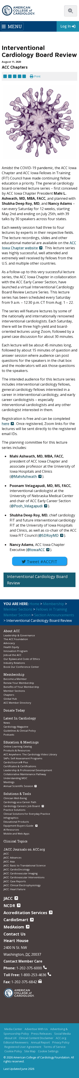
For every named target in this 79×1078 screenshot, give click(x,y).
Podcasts (9, 734)
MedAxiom (14, 927)
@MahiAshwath (24, 476)
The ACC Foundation (16, 639)
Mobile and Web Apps (16, 833)
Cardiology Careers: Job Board (22, 806)
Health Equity (11, 647)
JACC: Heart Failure (14, 889)
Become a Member (15, 679)
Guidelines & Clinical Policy (20, 730)
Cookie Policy (13, 1051)
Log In (65, 26)
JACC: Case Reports (15, 881)
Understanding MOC (15, 778)
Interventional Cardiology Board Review (37, 580)
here (5, 423)
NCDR (9, 905)
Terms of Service (55, 1047)
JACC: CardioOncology (17, 869)
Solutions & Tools (17, 794)
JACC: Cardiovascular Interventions (24, 877)
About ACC (12, 631)
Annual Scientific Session (18, 786)
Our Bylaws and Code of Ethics (22, 659)
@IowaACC (36, 549)
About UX (10, 1038)
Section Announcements (54, 615)
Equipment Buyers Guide (19, 825)
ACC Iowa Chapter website (39, 245)
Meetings (9, 782)
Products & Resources (17, 750)
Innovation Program (16, 651)
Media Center (13, 1029)
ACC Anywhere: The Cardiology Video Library (30, 754)
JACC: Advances (12, 857)
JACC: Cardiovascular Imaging (21, 873)
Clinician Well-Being (15, 798)
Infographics (11, 817)
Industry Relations (14, 662)
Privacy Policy (60, 1042)
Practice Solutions (14, 809)
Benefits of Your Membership (21, 686)
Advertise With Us (36, 1029)
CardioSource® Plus (16, 762)
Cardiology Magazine (16, 726)
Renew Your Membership (19, 683)
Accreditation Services (25, 912)
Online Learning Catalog (18, 746)
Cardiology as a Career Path (20, 802)
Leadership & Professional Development (28, 770)
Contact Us (14, 934)
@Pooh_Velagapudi (27, 505)
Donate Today (14, 710)
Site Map (30, 1051)
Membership (53, 603)
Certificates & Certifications (20, 766)
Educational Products (16, 821)
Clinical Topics (15, 841)
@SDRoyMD (49, 535)
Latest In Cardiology (20, 718)
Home (34, 603)
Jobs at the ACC (12, 655)
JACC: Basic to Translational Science (25, 865)
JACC (6, 853)
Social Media (62, 1034)
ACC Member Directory (17, 702)
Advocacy (9, 643)
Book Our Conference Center (21, 666)
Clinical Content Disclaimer (36, 1038)
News (7, 722)
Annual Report (40, 1042)
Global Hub (10, 698)
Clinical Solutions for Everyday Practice (27, 813)
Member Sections (18, 609)
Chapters (9, 694)
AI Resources (11, 829)
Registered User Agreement (22, 1047)
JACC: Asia (9, 861)
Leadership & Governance (19, 635)
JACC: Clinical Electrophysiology (22, 885)
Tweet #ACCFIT (41, 561)
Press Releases (41, 1034)
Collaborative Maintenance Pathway (25, 774)
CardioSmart (16, 919)
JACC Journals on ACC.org (24, 849)
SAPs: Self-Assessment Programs (23, 758)
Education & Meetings (21, 742)
